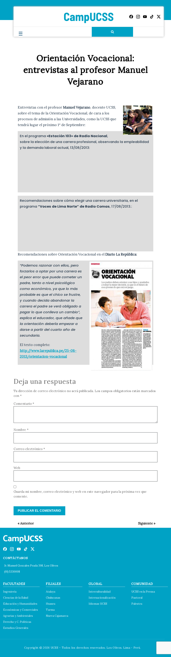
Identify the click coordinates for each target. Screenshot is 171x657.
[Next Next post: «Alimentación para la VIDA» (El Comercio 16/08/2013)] (144, 523)
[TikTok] (152, 17)
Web (17, 468)
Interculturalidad (100, 591)
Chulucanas (53, 597)
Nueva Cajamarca (57, 616)
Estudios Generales (15, 628)
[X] (159, 17)
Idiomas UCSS (98, 604)
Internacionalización (102, 597)
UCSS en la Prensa (143, 591)
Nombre (21, 430)
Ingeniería (9, 591)
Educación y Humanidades (20, 604)
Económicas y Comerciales (20, 610)
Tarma (50, 610)
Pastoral (136, 597)
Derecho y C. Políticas (17, 622)
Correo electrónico (29, 449)
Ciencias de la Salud (15, 597)
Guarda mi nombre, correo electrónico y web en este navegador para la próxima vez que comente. (80, 494)
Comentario (24, 404)
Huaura (50, 604)
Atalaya (50, 591)
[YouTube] (145, 17)
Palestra (136, 604)
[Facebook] (131, 17)
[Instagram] (138, 17)
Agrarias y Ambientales (18, 616)
